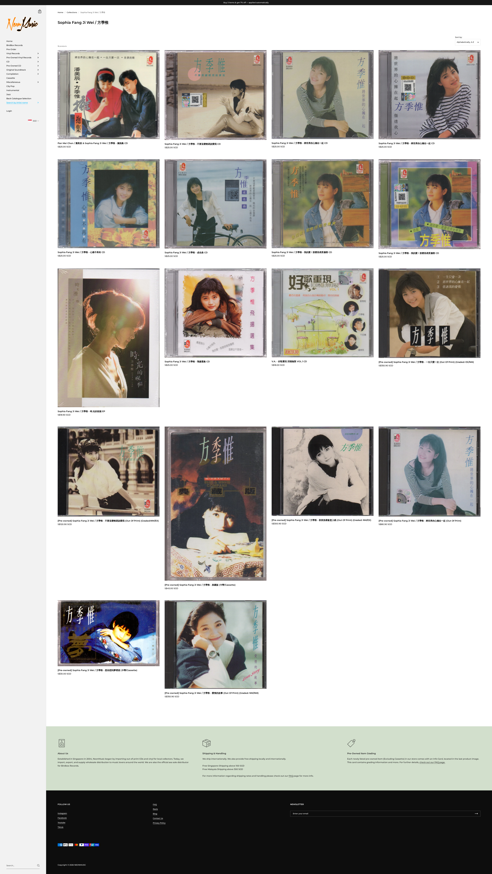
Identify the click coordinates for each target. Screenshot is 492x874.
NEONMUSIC (80, 865)
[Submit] (38, 865)
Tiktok (60, 827)
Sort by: (458, 37)
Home (60, 12)
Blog (155, 814)
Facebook (62, 818)
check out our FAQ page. (432, 762)
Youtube (61, 822)
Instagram (62, 813)
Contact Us (158, 818)
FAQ (291, 776)
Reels (155, 809)
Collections (72, 12)
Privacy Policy (159, 823)
